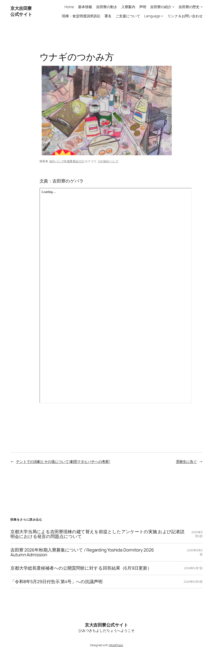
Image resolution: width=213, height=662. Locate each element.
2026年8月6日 (197, 534)
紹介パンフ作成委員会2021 (67, 161)
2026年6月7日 (193, 568)
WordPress (116, 645)
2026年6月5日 (193, 582)
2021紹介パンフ (108, 161)
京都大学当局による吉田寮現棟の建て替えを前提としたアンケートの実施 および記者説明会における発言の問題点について (97, 534)
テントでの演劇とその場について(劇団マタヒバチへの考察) (63, 461)
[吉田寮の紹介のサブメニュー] (173, 7)
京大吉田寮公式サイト (21, 11)
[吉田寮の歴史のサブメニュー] (202, 7)
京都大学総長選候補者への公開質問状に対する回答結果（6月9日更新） (81, 568)
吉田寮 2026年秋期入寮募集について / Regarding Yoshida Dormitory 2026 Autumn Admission (82, 552)
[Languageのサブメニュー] (162, 16)
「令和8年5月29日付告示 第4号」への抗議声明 (56, 581)
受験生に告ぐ (186, 461)
